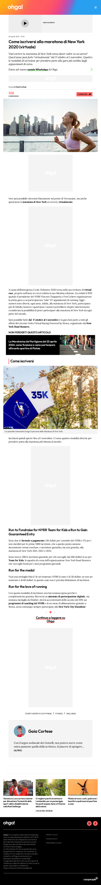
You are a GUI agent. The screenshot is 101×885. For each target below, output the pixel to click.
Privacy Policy (52, 835)
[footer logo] (21, 823)
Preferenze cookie (54, 843)
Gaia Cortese (40, 731)
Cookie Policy (52, 839)
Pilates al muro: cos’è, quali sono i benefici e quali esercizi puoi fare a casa (82, 801)
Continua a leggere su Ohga (50, 619)
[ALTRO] (18, 750)
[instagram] (89, 823)
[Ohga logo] (15, 7)
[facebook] (95, 823)
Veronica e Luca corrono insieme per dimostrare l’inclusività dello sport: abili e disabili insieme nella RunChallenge (17, 802)
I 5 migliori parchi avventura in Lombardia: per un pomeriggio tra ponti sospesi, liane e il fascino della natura (50, 802)
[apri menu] (95, 7)
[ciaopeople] (91, 879)
